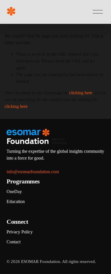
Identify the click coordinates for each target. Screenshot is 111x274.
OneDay (14, 191)
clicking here (80, 92)
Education (16, 201)
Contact (13, 241)
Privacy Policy (20, 231)
